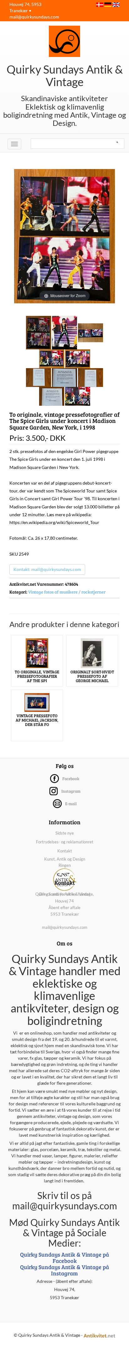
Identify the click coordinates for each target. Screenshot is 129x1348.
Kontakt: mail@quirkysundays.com (47, 569)
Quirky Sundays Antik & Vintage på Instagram (64, 1270)
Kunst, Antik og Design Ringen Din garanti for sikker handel (64, 877)
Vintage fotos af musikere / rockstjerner (67, 592)
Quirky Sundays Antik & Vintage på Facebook (64, 1257)
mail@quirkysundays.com (34, 16)
